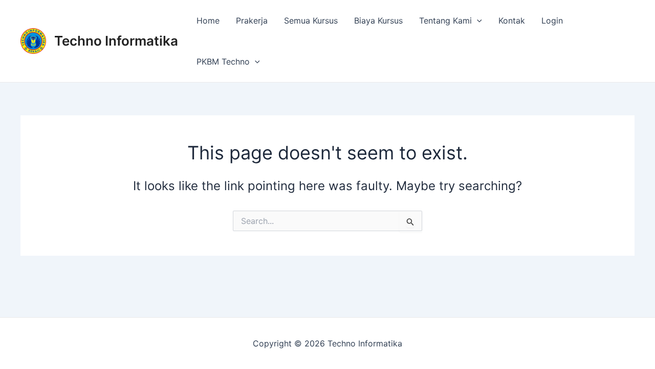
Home (208, 20)
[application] (477, 20)
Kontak (511, 20)
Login (552, 20)
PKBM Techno (223, 61)
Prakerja (252, 20)
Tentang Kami (445, 20)
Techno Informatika (116, 41)
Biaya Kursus (378, 20)
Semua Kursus (311, 20)
